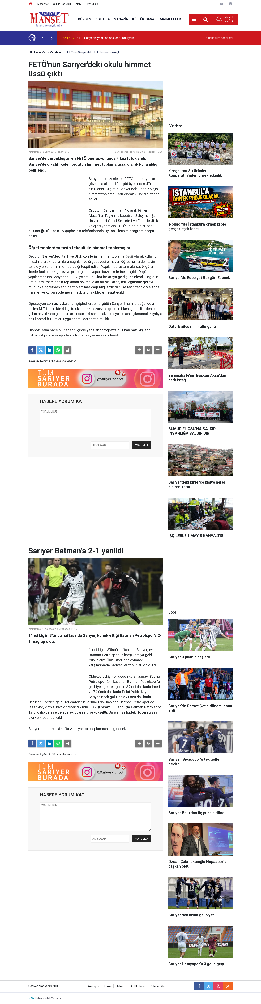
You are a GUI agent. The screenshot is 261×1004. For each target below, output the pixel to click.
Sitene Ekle (92, 3)
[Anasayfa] (30, 3)
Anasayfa (39, 52)
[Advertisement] (14, 102)
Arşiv (78, 3)
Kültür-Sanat (144, 19)
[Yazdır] (67, 350)
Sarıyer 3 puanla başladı (93, 38)
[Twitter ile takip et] (208, 986)
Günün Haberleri (62, 3)
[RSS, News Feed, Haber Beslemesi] (228, 986)
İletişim (120, 986)
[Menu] (194, 19)
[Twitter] (41, 350)
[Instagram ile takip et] (218, 986)
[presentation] (42, 38)
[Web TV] (221, 4)
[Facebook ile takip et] (199, 986)
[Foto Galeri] (230, 4)
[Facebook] (32, 350)
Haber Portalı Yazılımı (48, 998)
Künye (108, 986)
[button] (139, 350)
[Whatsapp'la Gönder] (58, 350)
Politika (102, 19)
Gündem (85, 19)
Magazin (121, 19)
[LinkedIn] (49, 350)
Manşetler (42, 3)
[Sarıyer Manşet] (49, 19)
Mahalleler (170, 19)
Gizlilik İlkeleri (138, 986)
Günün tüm (219, 38)
